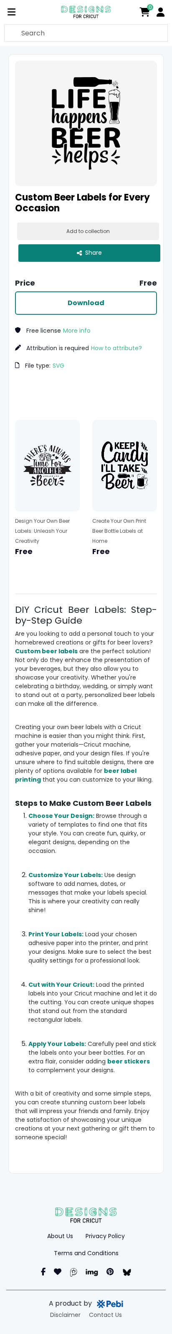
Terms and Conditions (86, 1253)
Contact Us (105, 1315)
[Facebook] (43, 1271)
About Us (60, 1236)
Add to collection (88, 231)
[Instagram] (58, 1271)
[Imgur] (91, 1271)
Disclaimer (65, 1315)
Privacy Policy (105, 1236)
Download (86, 303)
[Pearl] (73, 1271)
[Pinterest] (110, 1271)
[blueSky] (127, 1271)
